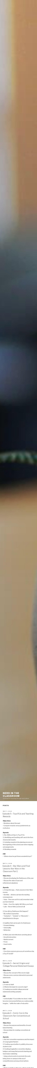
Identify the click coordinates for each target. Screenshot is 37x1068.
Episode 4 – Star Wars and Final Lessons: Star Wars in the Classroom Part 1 (16, 868)
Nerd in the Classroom (11, 794)
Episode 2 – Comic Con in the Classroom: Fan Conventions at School (16, 1016)
